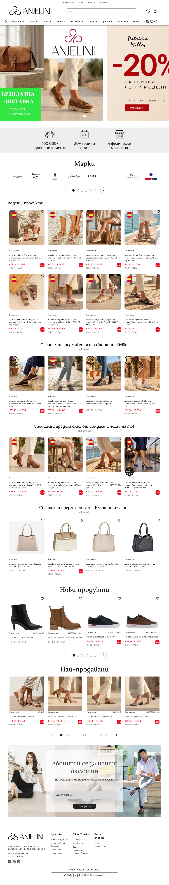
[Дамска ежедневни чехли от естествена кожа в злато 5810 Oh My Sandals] (26, 694)
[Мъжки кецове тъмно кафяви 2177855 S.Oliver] (142, 614)
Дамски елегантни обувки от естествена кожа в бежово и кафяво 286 (141, 717)
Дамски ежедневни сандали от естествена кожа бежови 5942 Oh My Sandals (141, 258)
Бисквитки (78, 843)
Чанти (59, 21)
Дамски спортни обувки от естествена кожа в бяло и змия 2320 (140, 403)
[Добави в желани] (42, 211)
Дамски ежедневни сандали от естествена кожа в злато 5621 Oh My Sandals (64, 717)
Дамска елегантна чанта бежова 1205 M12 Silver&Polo (25, 565)
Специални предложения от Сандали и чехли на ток (84, 426)
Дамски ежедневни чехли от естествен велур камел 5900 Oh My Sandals (103, 485)
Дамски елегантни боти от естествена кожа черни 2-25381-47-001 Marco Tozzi (25, 638)
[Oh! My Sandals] (17, 177)
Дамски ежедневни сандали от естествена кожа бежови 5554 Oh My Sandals (102, 322)
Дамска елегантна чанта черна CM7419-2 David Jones (140, 565)
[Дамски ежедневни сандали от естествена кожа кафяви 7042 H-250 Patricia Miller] (26, 455)
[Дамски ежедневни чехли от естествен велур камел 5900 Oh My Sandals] (103, 455)
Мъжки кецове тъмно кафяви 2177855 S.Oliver (141, 637)
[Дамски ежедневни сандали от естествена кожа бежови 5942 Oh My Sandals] (142, 227)
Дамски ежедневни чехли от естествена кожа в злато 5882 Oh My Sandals (102, 717)
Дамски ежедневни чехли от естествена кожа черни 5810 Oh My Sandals (142, 322)
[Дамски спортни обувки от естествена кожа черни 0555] (103, 373)
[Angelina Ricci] (74, 177)
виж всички (84, 349)
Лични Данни (56, 853)
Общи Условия (81, 834)
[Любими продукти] (148, 11)
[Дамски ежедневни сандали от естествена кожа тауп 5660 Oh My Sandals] (103, 227)
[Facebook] (147, 21)
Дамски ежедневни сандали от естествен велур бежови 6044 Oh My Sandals (25, 322)
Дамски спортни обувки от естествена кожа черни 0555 (100, 402)
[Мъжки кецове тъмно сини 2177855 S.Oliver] (103, 614)
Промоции (107, 21)
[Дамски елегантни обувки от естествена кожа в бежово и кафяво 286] (142, 694)
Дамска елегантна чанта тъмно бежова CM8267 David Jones (63, 565)
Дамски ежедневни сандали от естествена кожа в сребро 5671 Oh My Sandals (64, 258)
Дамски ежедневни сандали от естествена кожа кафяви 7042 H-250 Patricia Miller (25, 485)
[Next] (103, 190)
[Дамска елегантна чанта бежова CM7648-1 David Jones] (103, 536)
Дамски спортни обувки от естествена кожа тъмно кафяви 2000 (25, 403)
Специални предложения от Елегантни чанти (84, 507)
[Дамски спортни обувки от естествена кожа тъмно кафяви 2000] (26, 373)
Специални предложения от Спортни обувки (84, 344)
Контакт (77, 839)
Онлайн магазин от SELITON (84, 869)
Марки (91, 21)
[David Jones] (132, 177)
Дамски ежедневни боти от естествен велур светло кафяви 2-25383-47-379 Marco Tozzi (65, 638)
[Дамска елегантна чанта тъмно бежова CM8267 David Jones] (65, 536)
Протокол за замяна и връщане (81, 851)
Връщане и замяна (59, 839)
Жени (32, 21)
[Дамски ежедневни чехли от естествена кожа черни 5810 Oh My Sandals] (142, 292)
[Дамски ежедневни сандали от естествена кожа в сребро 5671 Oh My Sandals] (65, 227)
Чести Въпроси (99, 836)
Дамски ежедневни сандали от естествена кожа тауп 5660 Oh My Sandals (103, 258)
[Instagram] (151, 21)
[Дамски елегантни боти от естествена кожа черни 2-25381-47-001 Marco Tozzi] (26, 614)
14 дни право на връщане (58, 844)
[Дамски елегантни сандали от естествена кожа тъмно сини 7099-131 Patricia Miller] (142, 455)
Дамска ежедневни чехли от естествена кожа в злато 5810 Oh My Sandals (25, 717)
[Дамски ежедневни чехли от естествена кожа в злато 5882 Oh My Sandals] (103, 694)
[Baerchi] (93, 177)
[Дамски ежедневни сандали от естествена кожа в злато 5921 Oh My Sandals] (65, 455)
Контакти (122, 21)
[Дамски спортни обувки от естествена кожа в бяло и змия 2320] (142, 373)
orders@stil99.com (20, 853)
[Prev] (65, 190)
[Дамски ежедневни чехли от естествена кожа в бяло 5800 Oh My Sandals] (26, 227)
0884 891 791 (17, 856)
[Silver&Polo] (151, 177)
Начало (6, 21)
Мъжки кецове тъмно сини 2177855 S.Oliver (101, 637)
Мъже (45, 21)
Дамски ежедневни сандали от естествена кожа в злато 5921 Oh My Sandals (64, 485)
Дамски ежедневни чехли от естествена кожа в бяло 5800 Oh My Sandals (25, 258)
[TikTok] (155, 21)
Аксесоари (75, 21)
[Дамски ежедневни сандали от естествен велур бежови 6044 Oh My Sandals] (26, 292)
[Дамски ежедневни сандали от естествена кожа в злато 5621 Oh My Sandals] (65, 694)
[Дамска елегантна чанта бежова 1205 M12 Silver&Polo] (26, 536)
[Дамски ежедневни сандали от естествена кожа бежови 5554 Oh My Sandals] (103, 292)
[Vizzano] (55, 177)
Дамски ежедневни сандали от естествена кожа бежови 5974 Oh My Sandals (64, 322)
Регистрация (68, 2)
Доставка (56, 834)
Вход (80, 2)
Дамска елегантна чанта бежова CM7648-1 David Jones (102, 565)
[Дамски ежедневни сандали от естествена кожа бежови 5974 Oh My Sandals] (65, 292)
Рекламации (56, 849)
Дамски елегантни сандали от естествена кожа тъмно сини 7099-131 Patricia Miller (139, 485)
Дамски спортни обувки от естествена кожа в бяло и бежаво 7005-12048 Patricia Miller (64, 403)
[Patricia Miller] (36, 177)
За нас (75, 847)
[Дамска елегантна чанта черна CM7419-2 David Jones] (142, 536)
